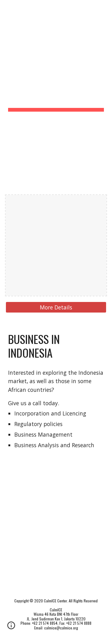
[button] (7, 8)
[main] (56, 79)
